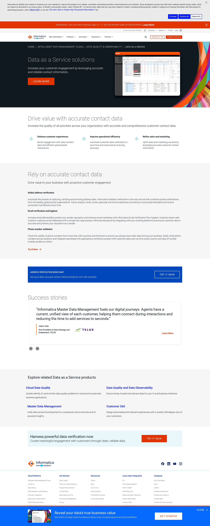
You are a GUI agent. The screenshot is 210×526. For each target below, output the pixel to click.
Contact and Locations (161, 495)
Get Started (64, 476)
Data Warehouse (127, 491)
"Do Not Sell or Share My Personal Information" (72, 10)
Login (176, 30)
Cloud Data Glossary (97, 499)
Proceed (173, 16)
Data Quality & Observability (104, 46)
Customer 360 (115, 406)
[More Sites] (180, 30)
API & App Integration (35, 495)
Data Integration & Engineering (38, 491)
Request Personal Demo (67, 488)
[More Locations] (145, 30)
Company (151, 30)
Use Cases (82, 37)
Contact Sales (63, 491)
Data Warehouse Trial (66, 495)
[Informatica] (37, 37)
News (156, 484)
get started (168, 516)
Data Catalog (32, 488)
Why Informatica (55, 37)
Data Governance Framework (131, 495)
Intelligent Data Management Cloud (60, 46)
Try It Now (33, 249)
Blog (92, 484)
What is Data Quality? (129, 499)
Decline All (184, 16)
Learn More (148, 24)
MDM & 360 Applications (36, 502)
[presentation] (31, 348)
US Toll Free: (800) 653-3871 (132, 30)
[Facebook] (162, 463)
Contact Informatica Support (163, 502)
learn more (41, 81)
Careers (156, 488)
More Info (196, 16)
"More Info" (34, 10)
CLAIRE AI (31, 484)
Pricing (170, 30)
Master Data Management (44, 406)
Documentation (96, 491)
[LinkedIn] (168, 463)
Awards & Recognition (161, 491)
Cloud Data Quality (38, 387)
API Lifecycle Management (67, 499)
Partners (108, 37)
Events (93, 480)
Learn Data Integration (132, 476)
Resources (95, 37)
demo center (174, 37)
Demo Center (63, 480)
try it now (167, 274)
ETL (123, 480)
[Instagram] (180, 463)
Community (95, 488)
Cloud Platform (34, 476)
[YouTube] (174, 463)
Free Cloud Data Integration (68, 484)
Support (161, 30)
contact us (157, 37)
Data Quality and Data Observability (129, 387)
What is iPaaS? (127, 488)
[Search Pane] (145, 37)
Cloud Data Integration (129, 484)
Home (31, 46)
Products (70, 37)
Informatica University (98, 495)
